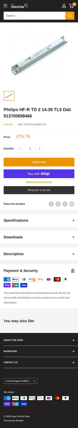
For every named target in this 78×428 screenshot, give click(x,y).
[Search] (69, 16)
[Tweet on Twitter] (64, 204)
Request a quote (39, 190)
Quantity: (9, 148)
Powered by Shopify (13, 420)
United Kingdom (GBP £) (17, 381)
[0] (71, 6)
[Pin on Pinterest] (58, 204)
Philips (8, 124)
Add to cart (39, 162)
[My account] (64, 6)
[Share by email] (71, 204)
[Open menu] (5, 5)
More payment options (39, 181)
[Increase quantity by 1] (40, 148)
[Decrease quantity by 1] (20, 148)
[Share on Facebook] (51, 204)
